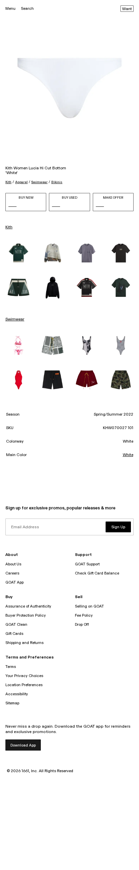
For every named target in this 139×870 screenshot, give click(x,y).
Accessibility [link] (16, 694)
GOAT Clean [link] (16, 624)
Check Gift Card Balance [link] (97, 573)
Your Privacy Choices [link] (24, 676)
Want (127, 9)
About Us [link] (13, 564)
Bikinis (56, 182)
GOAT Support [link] (87, 564)
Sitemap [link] (12, 703)
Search (27, 8)
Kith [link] (8, 227)
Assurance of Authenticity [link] (28, 606)
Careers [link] (12, 573)
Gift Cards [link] (14, 634)
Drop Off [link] (82, 624)
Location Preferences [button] (24, 685)
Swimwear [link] (14, 319)
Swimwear (39, 182)
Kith (8, 182)
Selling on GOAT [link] (89, 606)
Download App (23, 745)
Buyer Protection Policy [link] (25, 615)
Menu (10, 8)
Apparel (21, 182)
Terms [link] (10, 667)
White (128, 455)
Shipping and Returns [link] (24, 643)
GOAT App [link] (14, 582)
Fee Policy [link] (84, 615)
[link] (18, 253)
